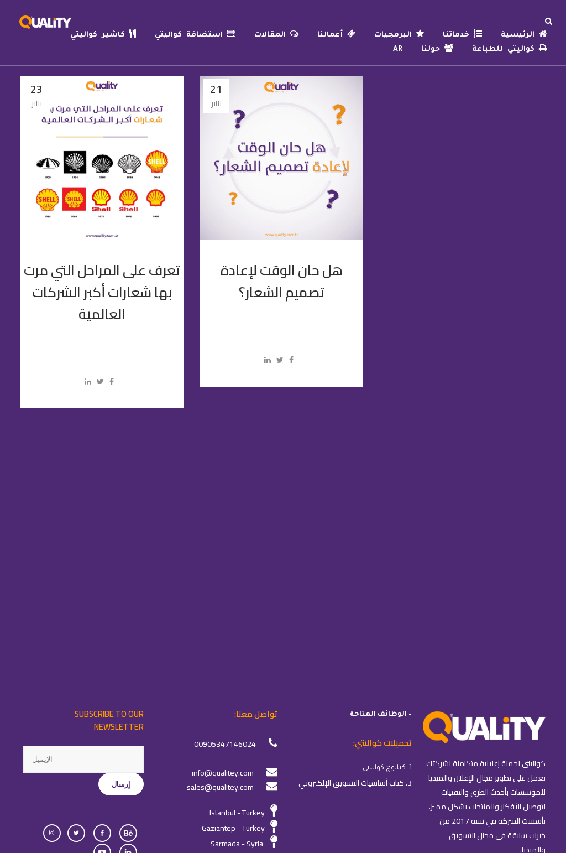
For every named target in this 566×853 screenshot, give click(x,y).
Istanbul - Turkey (237, 812)
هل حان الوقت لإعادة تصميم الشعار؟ (282, 280)
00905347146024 (225, 744)
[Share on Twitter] (100, 382)
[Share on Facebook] (111, 382)
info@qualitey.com (223, 773)
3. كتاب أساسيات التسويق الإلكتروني (355, 783)
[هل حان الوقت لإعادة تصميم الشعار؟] (281, 158)
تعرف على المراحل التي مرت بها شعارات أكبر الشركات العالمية (102, 291)
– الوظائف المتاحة (381, 715)
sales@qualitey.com (220, 787)
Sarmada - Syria (237, 843)
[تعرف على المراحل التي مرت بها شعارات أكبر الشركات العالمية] (102, 158)
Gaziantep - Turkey (233, 828)
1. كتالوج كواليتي (387, 768)
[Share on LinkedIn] (88, 382)
